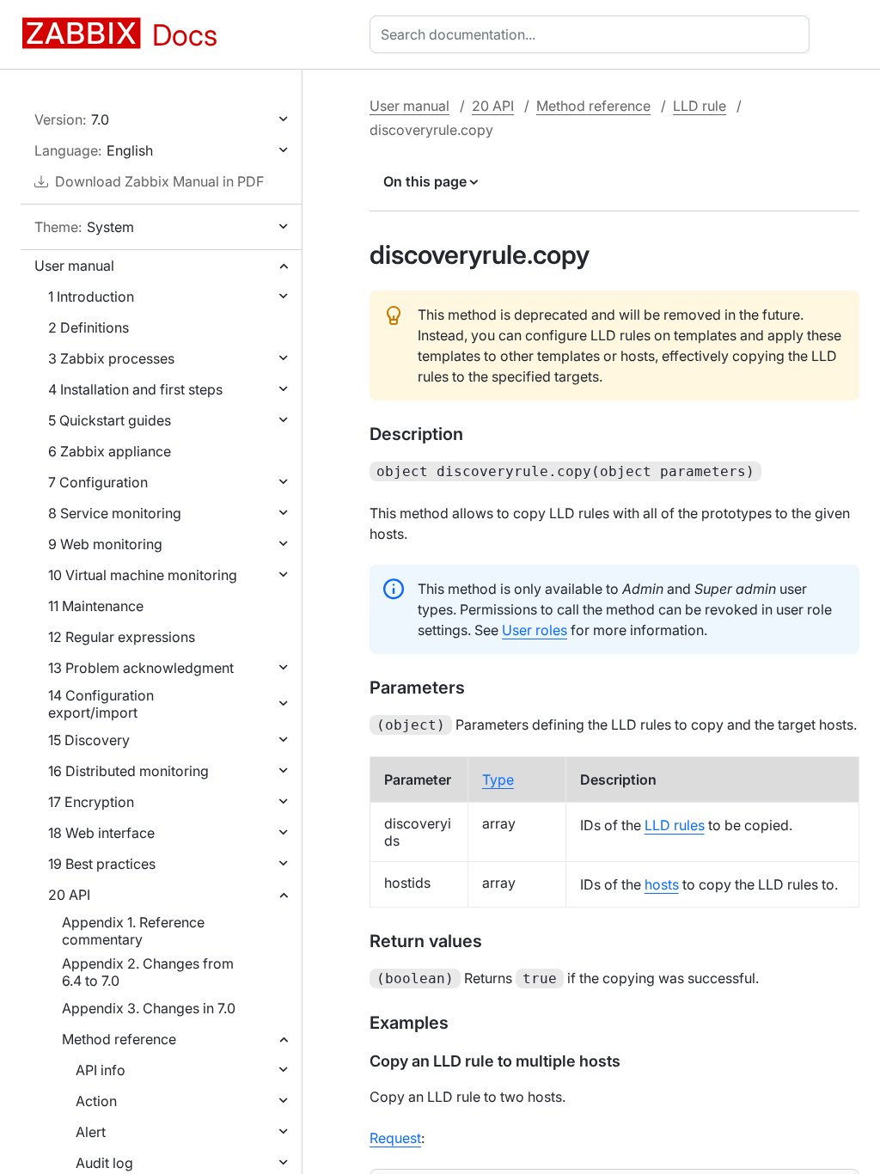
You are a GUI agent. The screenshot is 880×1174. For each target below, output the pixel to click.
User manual (74, 265)
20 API (69, 894)
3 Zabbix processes (111, 358)
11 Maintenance (96, 606)
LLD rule (699, 105)
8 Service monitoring (114, 513)
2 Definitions (88, 327)
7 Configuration (98, 482)
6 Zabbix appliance (109, 451)
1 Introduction (91, 296)
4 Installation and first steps (135, 389)
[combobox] (593, 34)
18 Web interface (101, 832)
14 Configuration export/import (101, 704)
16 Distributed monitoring (128, 771)
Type (498, 779)
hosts (662, 884)
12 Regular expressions (121, 636)
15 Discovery (89, 740)
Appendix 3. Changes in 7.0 (148, 1008)
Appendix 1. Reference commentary (133, 931)
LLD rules (675, 825)
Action (96, 1101)
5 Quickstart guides (109, 420)
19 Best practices (102, 863)
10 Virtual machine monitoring (142, 575)
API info (100, 1070)
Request (395, 1137)
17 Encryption (91, 801)
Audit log (104, 1162)
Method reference (119, 1039)
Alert (91, 1131)
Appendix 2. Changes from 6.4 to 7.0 (148, 972)
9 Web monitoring (105, 544)
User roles (534, 630)
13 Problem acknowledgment (141, 667)
